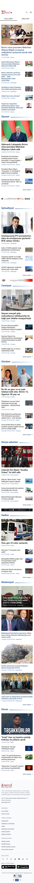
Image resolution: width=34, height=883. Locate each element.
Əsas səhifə (8, 19)
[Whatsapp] (3, 859)
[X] (11, 859)
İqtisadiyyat (7, 208)
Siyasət (5, 116)
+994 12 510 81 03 (6, 800)
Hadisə (5, 515)
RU (20, 880)
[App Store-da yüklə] (8, 867)
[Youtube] (15, 859)
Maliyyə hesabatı (6, 834)
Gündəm (5, 361)
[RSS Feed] (27, 859)
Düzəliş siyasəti (5, 831)
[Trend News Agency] (6, 785)
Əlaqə (3, 826)
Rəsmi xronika (5, 814)
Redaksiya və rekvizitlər (7, 823)
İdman (4, 709)
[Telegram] (19, 859)
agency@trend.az (5, 802)
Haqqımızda (4, 821)
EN (13, 880)
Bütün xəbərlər (27, 189)
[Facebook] (7, 859)
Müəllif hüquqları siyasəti (8, 846)
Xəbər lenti (25, 19)
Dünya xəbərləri (9, 442)
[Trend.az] (6, 12)
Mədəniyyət (7, 582)
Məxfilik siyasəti (5, 844)
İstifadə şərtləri (5, 841)
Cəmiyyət (6, 285)
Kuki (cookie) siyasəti (7, 849)
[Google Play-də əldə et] (23, 867)
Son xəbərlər (4, 811)
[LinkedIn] (23, 859)
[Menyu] (31, 12)
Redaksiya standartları (7, 829)
